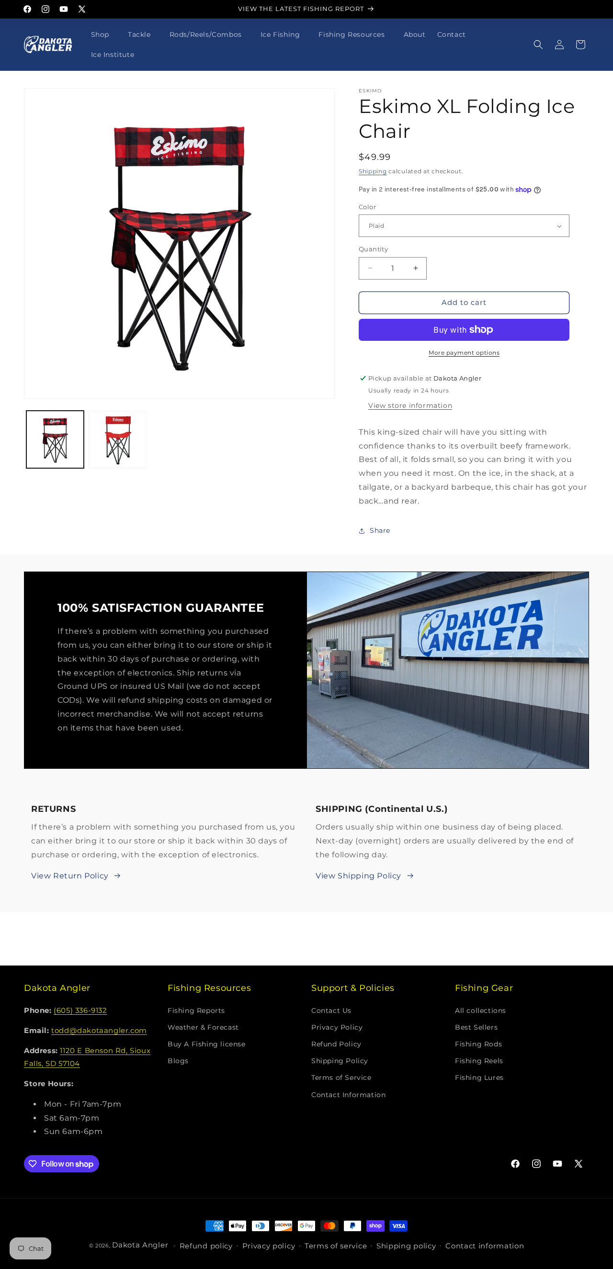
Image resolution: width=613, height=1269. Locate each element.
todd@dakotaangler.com (99, 1030)
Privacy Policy (337, 1027)
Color (367, 207)
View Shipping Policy (358, 875)
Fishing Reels (479, 1060)
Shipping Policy (339, 1060)
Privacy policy (268, 1245)
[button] (103, 34)
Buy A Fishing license (207, 1044)
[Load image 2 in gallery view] (117, 439)
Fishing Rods (478, 1044)
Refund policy (206, 1245)
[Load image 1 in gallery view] (55, 439)
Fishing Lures (479, 1077)
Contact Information (348, 1094)
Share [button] (380, 530)
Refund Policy (336, 1044)
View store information (410, 405)
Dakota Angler (140, 1244)
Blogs (178, 1060)
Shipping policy (406, 1245)
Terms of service (336, 1245)
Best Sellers (476, 1027)
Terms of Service (341, 1077)
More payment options (464, 352)
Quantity (373, 249)
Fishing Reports (196, 1010)
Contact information (484, 1245)
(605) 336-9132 (80, 1010)
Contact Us (331, 1010)
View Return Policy (70, 875)
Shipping (373, 171)
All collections (480, 1010)
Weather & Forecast (203, 1027)
